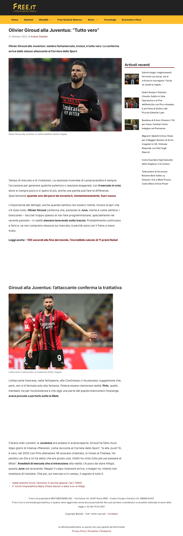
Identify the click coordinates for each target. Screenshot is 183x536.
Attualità (43, 19)
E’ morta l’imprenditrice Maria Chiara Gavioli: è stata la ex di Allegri (48, 486)
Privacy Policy (79, 531)
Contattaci (113, 513)
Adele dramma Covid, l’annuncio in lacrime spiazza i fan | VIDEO (47, 482)
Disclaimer (93, 531)
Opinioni (28, 19)
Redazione (106, 531)
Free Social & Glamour (70, 19)
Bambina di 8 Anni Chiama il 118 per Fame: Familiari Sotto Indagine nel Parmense (158, 124)
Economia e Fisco (131, 19)
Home (14, 19)
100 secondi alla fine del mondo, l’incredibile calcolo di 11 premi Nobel (72, 240)
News (91, 19)
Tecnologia (110, 19)
